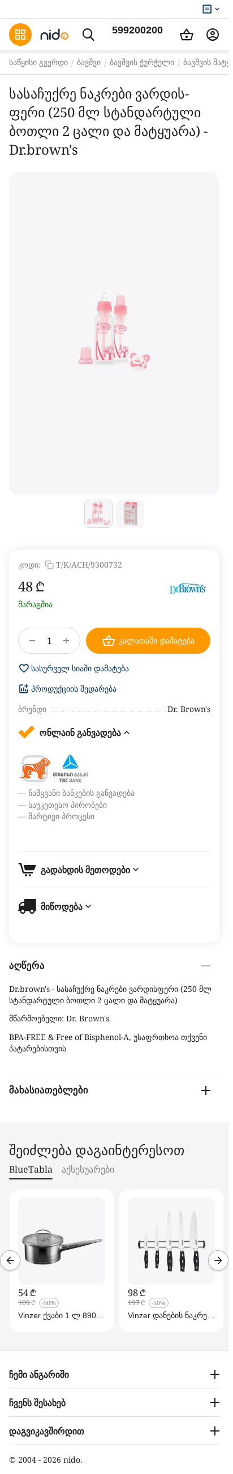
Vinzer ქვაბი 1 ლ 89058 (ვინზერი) (61, 1315)
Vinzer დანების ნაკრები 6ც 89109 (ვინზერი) (171, 1315)
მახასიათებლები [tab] (48, 1090)
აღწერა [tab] (27, 965)
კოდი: (29, 564)
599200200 (137, 30)
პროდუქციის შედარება (73, 688)
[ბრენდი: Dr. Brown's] (187, 588)
